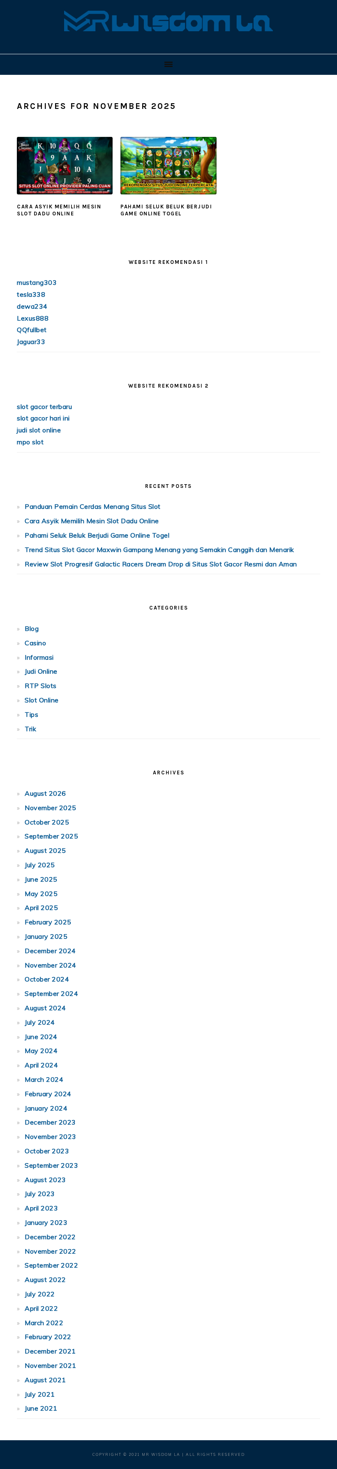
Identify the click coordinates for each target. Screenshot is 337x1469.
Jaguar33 (31, 341)
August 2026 (45, 793)
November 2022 (50, 1251)
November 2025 (50, 808)
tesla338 (31, 294)
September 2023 (51, 1165)
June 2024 (41, 1036)
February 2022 (48, 1337)
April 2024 (41, 1065)
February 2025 (48, 922)
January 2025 (46, 936)
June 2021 (41, 1408)
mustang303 (37, 282)
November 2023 (50, 1136)
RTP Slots (41, 685)
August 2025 (45, 850)
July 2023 (40, 1194)
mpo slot (30, 442)
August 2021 (45, 1380)
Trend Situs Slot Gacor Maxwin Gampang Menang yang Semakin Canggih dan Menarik (159, 549)
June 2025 (41, 879)
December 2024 (50, 951)
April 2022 (41, 1308)
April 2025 (41, 907)
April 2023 (41, 1208)
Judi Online (41, 671)
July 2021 (40, 1394)
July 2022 (40, 1294)
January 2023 (46, 1222)
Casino (35, 643)
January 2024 (46, 1108)
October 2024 (47, 979)
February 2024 (48, 1094)
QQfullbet (32, 330)
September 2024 (51, 993)
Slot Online (42, 700)
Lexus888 (32, 318)
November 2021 (50, 1365)
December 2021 (50, 1351)
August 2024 (45, 1008)
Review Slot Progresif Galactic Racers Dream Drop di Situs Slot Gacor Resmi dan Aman (161, 564)
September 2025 (51, 836)
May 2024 (41, 1050)
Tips (31, 714)
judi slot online (39, 430)
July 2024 (40, 1022)
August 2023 (45, 1180)
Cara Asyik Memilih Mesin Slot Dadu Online (59, 210)
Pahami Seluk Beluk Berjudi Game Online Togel (166, 210)
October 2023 (47, 1151)
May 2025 (41, 893)
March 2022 (44, 1323)
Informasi (39, 657)
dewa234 (32, 306)
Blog (32, 628)
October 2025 (47, 822)
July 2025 (40, 865)
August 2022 (45, 1279)
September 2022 (51, 1265)
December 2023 (50, 1122)
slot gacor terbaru (44, 406)
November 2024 (50, 965)
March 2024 (44, 1079)
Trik (30, 729)
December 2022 (50, 1237)
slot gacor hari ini (43, 418)
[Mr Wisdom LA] (168, 41)
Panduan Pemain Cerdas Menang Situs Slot (93, 506)
